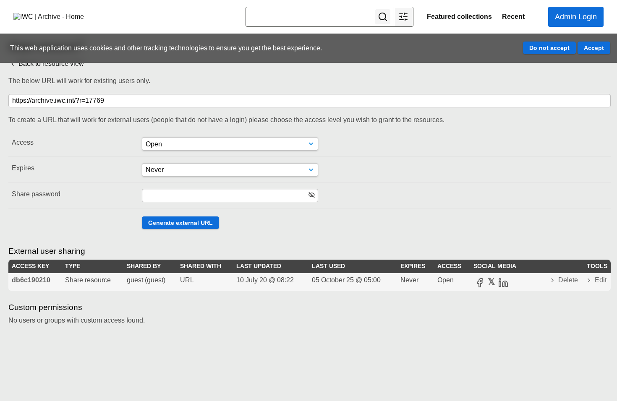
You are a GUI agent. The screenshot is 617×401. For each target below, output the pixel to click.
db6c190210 (31, 280)
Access (23, 142)
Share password (36, 194)
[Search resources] (382, 16)
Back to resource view (50, 63)
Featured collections (459, 16)
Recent (513, 16)
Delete (568, 280)
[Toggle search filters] (403, 16)
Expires (23, 168)
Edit (600, 280)
